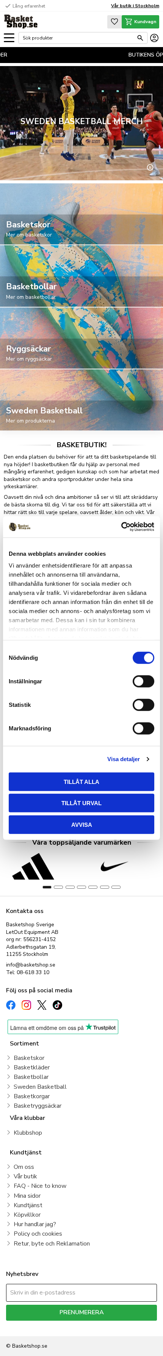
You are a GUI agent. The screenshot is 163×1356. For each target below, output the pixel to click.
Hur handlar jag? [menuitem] (35, 1224)
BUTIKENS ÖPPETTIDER (119, 54)
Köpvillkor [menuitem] (27, 1215)
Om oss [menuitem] (24, 1167)
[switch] (143, 681)
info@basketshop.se (30, 964)
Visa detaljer (123, 759)
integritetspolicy (128, 1326)
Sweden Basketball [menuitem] (40, 1087)
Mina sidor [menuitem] (27, 1196)
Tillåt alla (81, 781)
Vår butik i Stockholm (135, 6)
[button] (9, 38)
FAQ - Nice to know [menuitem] (40, 1186)
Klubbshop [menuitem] (28, 1133)
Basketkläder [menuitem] (32, 1067)
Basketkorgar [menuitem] (32, 1096)
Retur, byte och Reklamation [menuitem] (52, 1243)
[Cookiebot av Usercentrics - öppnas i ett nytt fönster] (121, 527)
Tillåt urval (81, 803)
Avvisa (81, 824)
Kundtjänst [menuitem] (28, 1205)
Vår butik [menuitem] (25, 1176)
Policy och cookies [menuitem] (38, 1234)
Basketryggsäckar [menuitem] (37, 1106)
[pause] (150, 167)
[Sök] (140, 38)
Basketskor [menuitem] (29, 1058)
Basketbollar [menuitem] (31, 1077)
